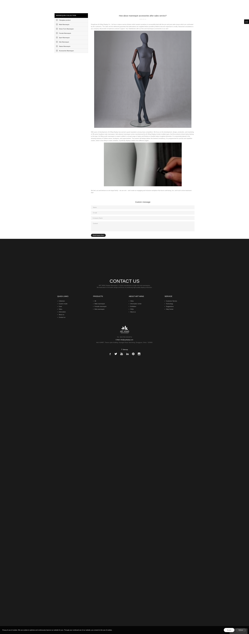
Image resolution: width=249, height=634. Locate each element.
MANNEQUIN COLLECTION (168, 6)
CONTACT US (234, 6)
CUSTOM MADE (186, 6)
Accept (229, 630)
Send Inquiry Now (98, 235)
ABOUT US (222, 6)
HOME (154, 6)
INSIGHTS (197, 6)
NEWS (213, 6)
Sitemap (125, 349)
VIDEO (205, 6)
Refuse (241, 630)
